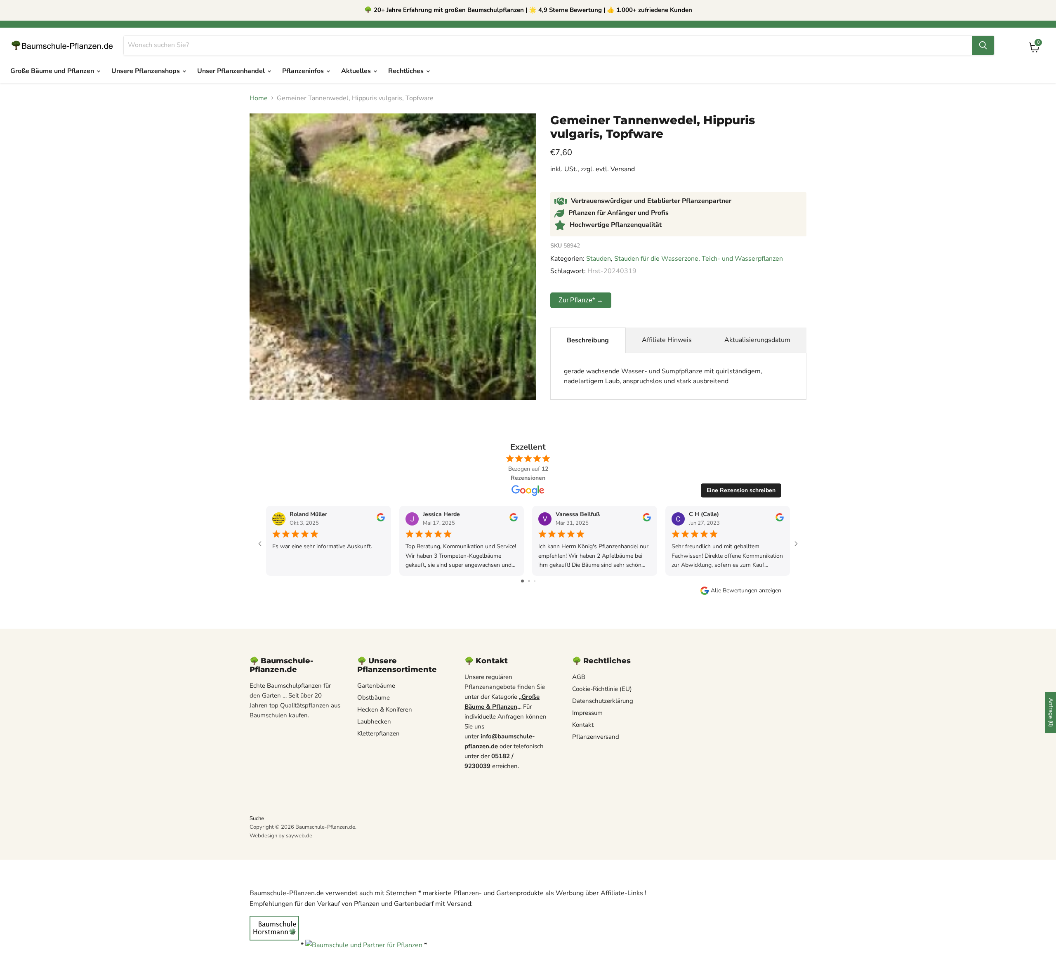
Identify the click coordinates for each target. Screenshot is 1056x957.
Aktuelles (356, 70)
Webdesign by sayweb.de (281, 835)
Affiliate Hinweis (667, 339)
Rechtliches (406, 70)
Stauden (598, 258)
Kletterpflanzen (378, 733)
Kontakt (583, 725)
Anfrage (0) (1051, 712)
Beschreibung (588, 340)
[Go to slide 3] (534, 581)
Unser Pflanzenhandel (231, 70)
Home (259, 98)
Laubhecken (374, 721)
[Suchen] (983, 45)
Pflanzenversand (595, 737)
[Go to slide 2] (529, 581)
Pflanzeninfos (303, 70)
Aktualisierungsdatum (757, 339)
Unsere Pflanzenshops (146, 70)
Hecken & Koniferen (384, 709)
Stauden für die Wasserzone (656, 258)
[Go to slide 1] (522, 581)
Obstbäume (373, 697)
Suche (257, 818)
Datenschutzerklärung (602, 701)
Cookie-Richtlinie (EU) (602, 689)
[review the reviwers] (381, 519)
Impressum (587, 713)
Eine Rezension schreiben (741, 490)
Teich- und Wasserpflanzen (742, 258)
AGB (578, 677)
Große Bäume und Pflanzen (53, 70)
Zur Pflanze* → (581, 300)
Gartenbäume (376, 685)
